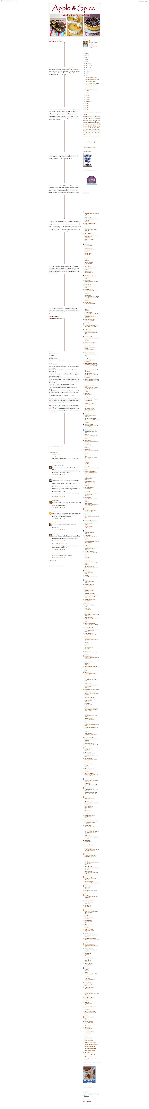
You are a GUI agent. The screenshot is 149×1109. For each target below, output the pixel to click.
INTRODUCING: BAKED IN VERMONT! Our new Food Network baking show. (92, 693)
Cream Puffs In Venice (89, 662)
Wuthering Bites (88, 683)
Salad (88, 131)
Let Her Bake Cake (89, 1038)
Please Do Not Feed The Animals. (59, 478)
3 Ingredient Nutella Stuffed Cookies (91, 793)
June (87, 75)
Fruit (98, 124)
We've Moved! (87, 749)
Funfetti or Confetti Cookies (90, 605)
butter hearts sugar (89, 877)
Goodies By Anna (88, 560)
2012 (86, 59)
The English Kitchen (89, 233)
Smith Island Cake (88, 224)
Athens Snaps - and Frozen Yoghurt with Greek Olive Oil (91, 974)
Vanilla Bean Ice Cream (90, 81)
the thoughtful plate (89, 806)
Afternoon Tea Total (89, 773)
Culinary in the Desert (89, 901)
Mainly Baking (88, 497)
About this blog (87, 988)
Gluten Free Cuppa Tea (90, 353)
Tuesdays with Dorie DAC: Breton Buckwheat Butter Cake (91, 291)
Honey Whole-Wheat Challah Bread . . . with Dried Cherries (92, 912)
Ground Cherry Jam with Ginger (91, 576)
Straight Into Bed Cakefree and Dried (91, 728)
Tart (86, 132)
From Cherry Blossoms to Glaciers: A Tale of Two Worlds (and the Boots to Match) (92, 389)
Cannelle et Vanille (89, 948)
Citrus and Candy (88, 1056)
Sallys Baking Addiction (90, 223)
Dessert (55, 447)
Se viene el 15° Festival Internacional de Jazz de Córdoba (91, 426)
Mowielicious (87, 810)
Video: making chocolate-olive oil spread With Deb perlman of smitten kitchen (91, 332)
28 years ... (87, 669)
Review (85, 131)
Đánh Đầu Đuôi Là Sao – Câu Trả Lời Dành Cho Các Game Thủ (92, 436)
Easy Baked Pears (88, 488)
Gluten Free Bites (88, 848)
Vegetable (85, 134)
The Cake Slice (95, 132)
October (87, 67)
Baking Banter (88, 295)
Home (65, 563)
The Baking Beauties (89, 487)
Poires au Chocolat (89, 845)
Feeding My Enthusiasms (90, 285)
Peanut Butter (95, 129)
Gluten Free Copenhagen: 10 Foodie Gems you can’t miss (91, 375)
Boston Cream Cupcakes (89, 984)
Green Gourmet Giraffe (90, 319)
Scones (91, 131)
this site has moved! (88, 807)
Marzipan (87, 575)
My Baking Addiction (89, 239)
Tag (83, 132)
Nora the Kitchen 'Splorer (90, 1042)
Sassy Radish (87, 638)
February (88, 99)
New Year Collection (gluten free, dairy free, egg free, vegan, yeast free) (92, 832)
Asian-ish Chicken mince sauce (90, 415)
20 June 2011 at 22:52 (58, 507)
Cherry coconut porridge (89, 930)
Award (84, 116)
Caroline (54, 500)
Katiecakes (87, 393)
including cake (88, 915)
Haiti (85, 1018)
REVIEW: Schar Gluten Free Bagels (91, 567)
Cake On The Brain (89, 627)
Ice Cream (60, 447)
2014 (86, 55)
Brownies (98, 116)
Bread (94, 116)
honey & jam (87, 819)
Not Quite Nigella (88, 336)
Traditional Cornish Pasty (89, 926)
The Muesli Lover (88, 801)
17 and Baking (88, 905)
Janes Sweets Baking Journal (91, 910)
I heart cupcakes (88, 920)
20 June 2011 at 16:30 (58, 474)
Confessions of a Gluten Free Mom (91, 455)
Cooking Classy (88, 253)
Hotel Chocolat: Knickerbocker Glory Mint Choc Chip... (92, 84)
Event (91, 124)
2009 (86, 105)
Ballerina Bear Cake (88, 964)
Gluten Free (92, 126)
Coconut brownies (88, 770)
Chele (53, 533)
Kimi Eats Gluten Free (90, 481)
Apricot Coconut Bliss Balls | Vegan (91, 343)
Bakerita (87, 398)
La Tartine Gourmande (90, 593)
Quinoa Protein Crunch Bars (90, 249)
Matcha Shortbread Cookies (90, 719)
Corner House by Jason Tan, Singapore (92, 837)
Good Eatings (88, 445)
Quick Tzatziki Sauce (89, 272)
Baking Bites (87, 466)
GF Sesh (86, 556)
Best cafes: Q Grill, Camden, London (91, 802)
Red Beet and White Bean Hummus (91, 945)
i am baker (87, 714)
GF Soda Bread (89, 87)
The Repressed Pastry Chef (90, 1048)
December (88, 63)
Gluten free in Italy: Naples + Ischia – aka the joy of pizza (91, 699)
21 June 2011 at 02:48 (58, 518)
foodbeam (87, 462)
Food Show (95, 124)
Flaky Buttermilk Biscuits (89, 590)
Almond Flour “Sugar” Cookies (90, 826)
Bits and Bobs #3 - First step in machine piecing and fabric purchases (91, 754)
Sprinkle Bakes (88, 302)
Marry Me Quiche (88, 259)
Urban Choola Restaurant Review (91, 935)
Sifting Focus (87, 589)
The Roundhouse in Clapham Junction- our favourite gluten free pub (92, 850)
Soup (99, 131)
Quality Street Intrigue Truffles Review (92, 552)
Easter (88, 124)
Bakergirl (87, 895)
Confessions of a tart (89, 1017)
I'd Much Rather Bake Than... (91, 792)
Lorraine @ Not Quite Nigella (58, 543)
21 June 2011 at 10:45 (58, 549)
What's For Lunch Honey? (90, 342)
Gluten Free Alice (88, 217)
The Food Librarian (89, 604)
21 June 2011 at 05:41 (58, 540)
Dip (83, 124)
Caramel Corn (87, 1008)
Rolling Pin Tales (88, 983)
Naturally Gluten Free (89, 737)
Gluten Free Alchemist (89, 324)
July (87, 73)
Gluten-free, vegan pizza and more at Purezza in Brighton (91, 710)
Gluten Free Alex (88, 656)
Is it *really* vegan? (88, 921)
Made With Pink (88, 733)
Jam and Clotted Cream (90, 599)
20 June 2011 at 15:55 (58, 462)
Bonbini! (86, 642)
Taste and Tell (88, 280)
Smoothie (95, 130)
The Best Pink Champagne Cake (91, 734)
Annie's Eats (87, 531)
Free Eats (87, 434)
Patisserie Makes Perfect (90, 471)
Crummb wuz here (88, 1003)
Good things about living (90, 1046)
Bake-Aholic (87, 491)
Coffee (94, 120)
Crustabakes (87, 580)
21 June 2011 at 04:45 (58, 529)
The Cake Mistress (89, 647)
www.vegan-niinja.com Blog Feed (92, 541)
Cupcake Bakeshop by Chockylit (92, 379)
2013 (86, 57)
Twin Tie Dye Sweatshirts (89, 532)
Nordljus (86, 972)
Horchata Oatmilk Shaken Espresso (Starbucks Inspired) (91, 399)
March (87, 97)
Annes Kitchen (88, 1036)
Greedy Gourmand (89, 929)
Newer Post (51, 563)
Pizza (99, 129)
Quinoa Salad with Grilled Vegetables (91, 404)
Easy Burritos (87, 254)
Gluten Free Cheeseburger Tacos (91, 431)
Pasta (90, 129)
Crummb (87, 1002)
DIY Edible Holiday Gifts (89, 446)
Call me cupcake (88, 758)
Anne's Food (87, 414)
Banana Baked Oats (88, 277)
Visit (89, 147)
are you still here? (88, 998)
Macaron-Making (88, 609)
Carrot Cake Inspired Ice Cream (92, 79)
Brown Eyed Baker (89, 262)
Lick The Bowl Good (89, 788)
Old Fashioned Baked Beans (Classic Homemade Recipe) (91, 235)
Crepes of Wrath (88, 718)
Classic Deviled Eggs (89, 572)
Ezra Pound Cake (88, 871)
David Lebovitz (88, 329)
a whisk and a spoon (89, 289)
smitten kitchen (88, 306)
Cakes (85, 118)
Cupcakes (85, 122)
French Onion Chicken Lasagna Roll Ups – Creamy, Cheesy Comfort (91, 365)
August (87, 71)
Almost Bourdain (88, 866)
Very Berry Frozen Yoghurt (91, 77)
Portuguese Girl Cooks (90, 1032)
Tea (89, 132)
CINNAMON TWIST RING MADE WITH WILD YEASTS (92, 629)
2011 (86, 62)
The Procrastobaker (89, 924)
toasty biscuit (87, 1034)
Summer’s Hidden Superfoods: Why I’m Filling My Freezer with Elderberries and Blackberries (91, 315)
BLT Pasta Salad (88, 240)
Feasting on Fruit (88, 248)
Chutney (90, 120)
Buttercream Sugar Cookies (90, 360)
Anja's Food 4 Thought (90, 1050)
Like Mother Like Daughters (91, 363)
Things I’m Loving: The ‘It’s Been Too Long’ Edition (91, 873)
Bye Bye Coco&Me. (88, 704)
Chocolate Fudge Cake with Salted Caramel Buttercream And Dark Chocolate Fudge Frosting (91, 856)
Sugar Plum (87, 608)
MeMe (91, 127)
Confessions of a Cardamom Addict (91, 667)
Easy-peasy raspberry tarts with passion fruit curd (90, 959)
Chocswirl (87, 968)
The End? (86, 969)
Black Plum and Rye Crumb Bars (91, 634)
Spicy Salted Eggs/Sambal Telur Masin (92, 744)
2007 (86, 109)
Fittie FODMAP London (90, 430)
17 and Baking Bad (88, 906)
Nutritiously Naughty (89, 566)
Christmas (85, 120)
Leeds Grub (87, 1027)
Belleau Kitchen (88, 503)
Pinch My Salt (88, 571)
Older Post (78, 563)
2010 (86, 103)
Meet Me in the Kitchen (90, 944)
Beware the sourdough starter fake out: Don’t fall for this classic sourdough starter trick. (92, 297)
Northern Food (88, 886)
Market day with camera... (89, 902)
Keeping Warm (87, 663)
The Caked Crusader (56, 465)
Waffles (89, 134)
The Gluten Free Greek (90, 373)
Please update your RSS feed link (91, 949)
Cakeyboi (87, 672)
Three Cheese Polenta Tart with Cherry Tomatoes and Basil (92, 862)
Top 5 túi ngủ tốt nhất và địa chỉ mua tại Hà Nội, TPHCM (91, 505)
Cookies (98, 120)
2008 (86, 107)
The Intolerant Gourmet (90, 830)
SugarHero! (87, 358)
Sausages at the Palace (89, 1028)
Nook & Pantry (88, 953)
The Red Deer (88, 752)
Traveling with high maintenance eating (92, 882)
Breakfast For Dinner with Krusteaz (91, 789)
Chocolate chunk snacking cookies (91, 652)
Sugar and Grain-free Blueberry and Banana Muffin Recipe (91, 775)
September (88, 69)
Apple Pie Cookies (88, 394)
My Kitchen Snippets (89, 743)
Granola (98, 126)
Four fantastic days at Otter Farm (91, 730)
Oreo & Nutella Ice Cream (89, 798)
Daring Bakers (91, 122)
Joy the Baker (88, 515)
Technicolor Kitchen (89, 509)
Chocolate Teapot (88, 1052)
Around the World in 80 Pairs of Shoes (92, 385)
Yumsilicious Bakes (89, 854)
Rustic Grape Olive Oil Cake (90, 303)
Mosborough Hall (88, 527)
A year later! (87, 643)
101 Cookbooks (88, 266)
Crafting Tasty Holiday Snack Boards (91, 441)
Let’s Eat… (87, 765)
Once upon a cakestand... (90, 1054)
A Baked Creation (89, 748)
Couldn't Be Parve (89, 1021)
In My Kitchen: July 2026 (89, 320)
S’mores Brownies (88, 245)
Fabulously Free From (89, 584)
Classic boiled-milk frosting (90, 979)
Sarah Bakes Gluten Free (90, 520)
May (87, 93)
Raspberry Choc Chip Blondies (90, 878)
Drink (86, 124)
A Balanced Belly (88, 312)
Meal (95, 127)
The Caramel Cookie (89, 408)
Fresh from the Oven (89, 997)
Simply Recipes (88, 535)
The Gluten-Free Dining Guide (91, 708)
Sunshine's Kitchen (89, 424)
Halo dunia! (87, 463)
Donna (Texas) (55, 553)
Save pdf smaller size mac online (91, 715)
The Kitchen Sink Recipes (90, 418)
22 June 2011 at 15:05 (58, 557)
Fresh (86, 723)
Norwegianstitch (55, 522)
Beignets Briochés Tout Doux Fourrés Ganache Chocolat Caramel (92, 547)
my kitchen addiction (89, 764)
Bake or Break (88, 244)
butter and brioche (89, 633)
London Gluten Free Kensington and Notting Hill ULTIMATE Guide (91, 326)
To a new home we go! (89, 917)
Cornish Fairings (88, 600)
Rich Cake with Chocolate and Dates (91, 784)
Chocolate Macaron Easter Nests (91, 472)
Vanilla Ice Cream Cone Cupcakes (91, 891)
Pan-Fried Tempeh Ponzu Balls (90, 268)
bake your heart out (89, 1040)
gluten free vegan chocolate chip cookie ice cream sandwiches (92, 522)
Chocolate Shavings (89, 617)
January (87, 101)
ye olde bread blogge (89, 987)
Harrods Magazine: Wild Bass (90, 811)
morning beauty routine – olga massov (92, 639)
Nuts (84, 129)
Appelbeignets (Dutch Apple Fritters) (91, 868)
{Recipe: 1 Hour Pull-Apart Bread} (91, 780)
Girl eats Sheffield (88, 526)
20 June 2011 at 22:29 (58, 496)
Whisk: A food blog (89, 992)
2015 (86, 53)
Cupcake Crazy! (88, 797)
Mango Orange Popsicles (89, 581)
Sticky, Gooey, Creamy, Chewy (91, 369)
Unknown (54, 511)
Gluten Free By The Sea (90, 815)
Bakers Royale (88, 440)
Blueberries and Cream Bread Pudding (92, 467)
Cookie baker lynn (89, 881)
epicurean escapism (89, 779)
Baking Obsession (88, 861)
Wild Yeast (87, 678)
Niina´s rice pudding (88, 542)
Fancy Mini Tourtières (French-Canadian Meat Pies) (90, 477)
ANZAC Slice (87, 648)
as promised (87, 954)
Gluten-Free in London (90, 697)
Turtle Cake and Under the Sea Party (91, 624)
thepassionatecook (89, 957)
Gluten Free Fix (88, 825)
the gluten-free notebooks (90, 938)
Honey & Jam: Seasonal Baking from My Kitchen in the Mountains (92, 821)
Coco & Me (87, 703)
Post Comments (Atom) (59, 566)
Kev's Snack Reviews (89, 551)
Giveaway (85, 126)
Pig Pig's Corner (88, 835)
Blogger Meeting (89, 116)
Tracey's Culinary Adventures (91, 1044)
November (88, 65)
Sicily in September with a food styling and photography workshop (92, 595)
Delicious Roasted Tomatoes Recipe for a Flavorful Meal (91, 493)
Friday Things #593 (88, 263)
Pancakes (87, 129)
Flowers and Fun (88, 286)
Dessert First (87, 475)
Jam (89, 127)
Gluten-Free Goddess (89, 403)
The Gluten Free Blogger (90, 276)
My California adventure (89, 585)
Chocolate (97, 118)
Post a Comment (52, 560)
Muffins (98, 127)
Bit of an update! (88, 816)
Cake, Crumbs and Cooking (91, 890)
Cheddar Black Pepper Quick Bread (91, 281)
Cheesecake (91, 118)
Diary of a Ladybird (89, 963)
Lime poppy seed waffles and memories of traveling (90, 511)
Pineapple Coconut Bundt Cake (90, 349)
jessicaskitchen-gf (88, 613)
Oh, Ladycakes (88, 651)
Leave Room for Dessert (90, 623)
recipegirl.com (88, 257)
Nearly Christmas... (88, 841)
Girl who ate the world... (90, 933)
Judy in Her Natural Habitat (91, 1006)
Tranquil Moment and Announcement (92, 724)
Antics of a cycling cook (90, 1011)
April (87, 95)
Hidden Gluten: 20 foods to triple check (92, 614)
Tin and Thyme (88, 228)
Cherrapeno (87, 840)
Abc (85, 370)
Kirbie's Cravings (88, 212)
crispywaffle (87, 978)
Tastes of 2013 (87, 887)
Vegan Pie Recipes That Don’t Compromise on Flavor (90, 410)
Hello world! (87, 557)
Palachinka (87, 783)
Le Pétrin (87, 545)
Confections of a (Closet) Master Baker (92, 690)
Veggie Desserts (88, 271)
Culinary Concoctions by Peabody (90, 347)
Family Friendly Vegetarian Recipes (91, 1059)
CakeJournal (87, 449)
